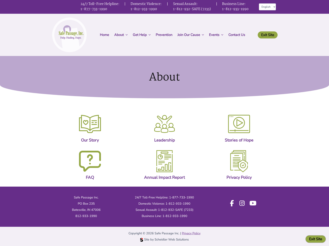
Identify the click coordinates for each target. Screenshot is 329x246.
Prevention (164, 34)
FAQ (90, 177)
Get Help (140, 34)
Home (104, 34)
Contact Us (236, 34)
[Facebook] (232, 203)
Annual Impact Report (164, 177)
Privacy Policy (239, 177)
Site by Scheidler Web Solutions (166, 239)
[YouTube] (253, 203)
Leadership (164, 140)
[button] (126, 35)
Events (214, 34)
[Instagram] (242, 203)
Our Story (90, 140)
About (119, 34)
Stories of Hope (239, 140)
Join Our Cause (189, 34)
